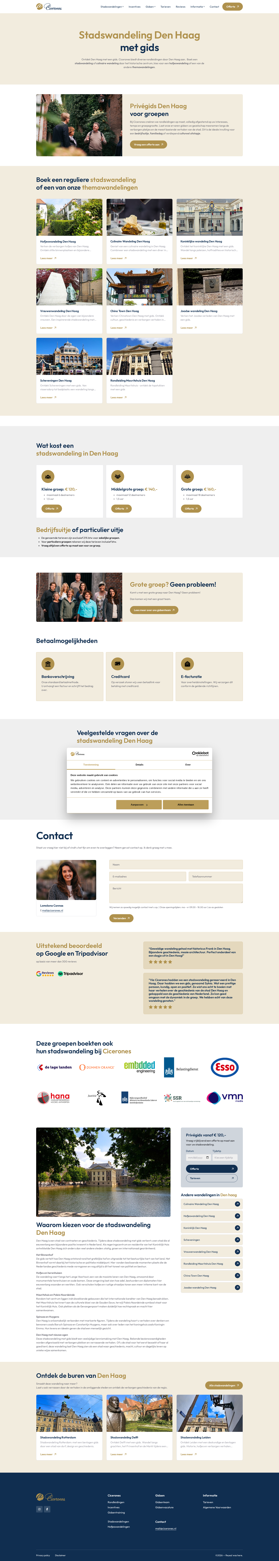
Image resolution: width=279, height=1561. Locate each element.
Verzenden (119, 918)
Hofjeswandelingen (119, 1526)
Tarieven (165, 6)
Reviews (180, 6)
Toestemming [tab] (91, 764)
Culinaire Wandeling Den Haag (201, 1204)
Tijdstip (216, 1151)
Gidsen (150, 6)
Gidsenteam (162, 1502)
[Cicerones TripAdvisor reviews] (70, 973)
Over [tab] (188, 764)
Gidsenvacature (164, 1507)
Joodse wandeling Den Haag (200, 1287)
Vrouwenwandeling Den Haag (201, 1251)
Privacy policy (43, 1555)
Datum (190, 1151)
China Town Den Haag (196, 1275)
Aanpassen (137, 804)
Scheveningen (192, 1239)
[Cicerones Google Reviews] (45, 973)
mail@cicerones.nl (52, 910)
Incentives (134, 6)
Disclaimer (60, 1555)
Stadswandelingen (111, 6)
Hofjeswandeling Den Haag (199, 1216)
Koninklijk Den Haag (195, 1227)
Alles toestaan (186, 804)
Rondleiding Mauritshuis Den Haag (203, 1263)
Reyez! (229, 1555)
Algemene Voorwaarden (217, 1507)
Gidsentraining (116, 1512)
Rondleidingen (116, 1502)
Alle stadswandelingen (222, 1385)
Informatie (197, 6)
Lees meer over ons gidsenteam (152, 610)
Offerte (230, 6)
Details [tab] (140, 764)
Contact (214, 6)
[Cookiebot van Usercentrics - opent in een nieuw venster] (194, 753)
